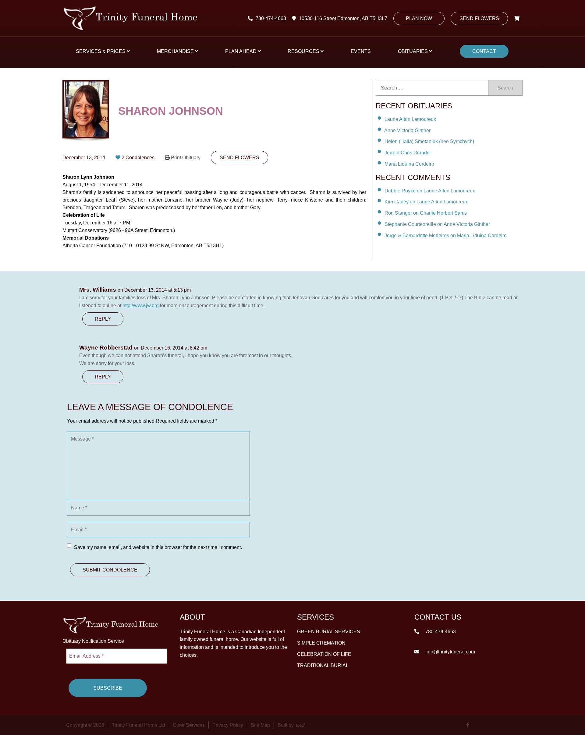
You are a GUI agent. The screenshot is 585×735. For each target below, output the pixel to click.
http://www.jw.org (140, 305)
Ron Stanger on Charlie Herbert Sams (426, 213)
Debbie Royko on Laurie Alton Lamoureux (430, 190)
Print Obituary (186, 157)
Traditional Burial (323, 665)
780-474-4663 (271, 18)
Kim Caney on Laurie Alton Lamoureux (426, 201)
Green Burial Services (328, 631)
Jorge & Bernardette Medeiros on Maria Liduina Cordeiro (446, 235)
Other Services (189, 725)
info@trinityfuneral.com (449, 651)
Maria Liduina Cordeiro (409, 164)
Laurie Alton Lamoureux (410, 119)
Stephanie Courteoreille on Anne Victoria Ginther (437, 224)
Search (505, 87)
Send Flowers (479, 18)
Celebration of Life (324, 654)
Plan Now (419, 18)
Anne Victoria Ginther (407, 130)
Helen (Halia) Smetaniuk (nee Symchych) (429, 141)
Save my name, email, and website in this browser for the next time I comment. (158, 547)
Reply (103, 319)
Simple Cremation (321, 642)
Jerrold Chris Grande (407, 152)
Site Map (260, 725)
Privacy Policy (227, 725)
